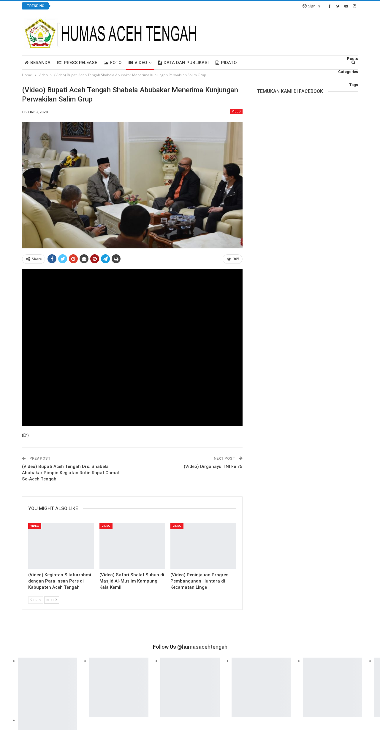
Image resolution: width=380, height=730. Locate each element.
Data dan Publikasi (186, 62)
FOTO (116, 62)
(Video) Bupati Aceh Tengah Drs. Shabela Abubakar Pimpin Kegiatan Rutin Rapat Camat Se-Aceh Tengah (71, 473)
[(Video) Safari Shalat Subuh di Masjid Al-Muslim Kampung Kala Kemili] (132, 546)
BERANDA (40, 62)
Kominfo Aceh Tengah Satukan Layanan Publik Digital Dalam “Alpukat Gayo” (130, 6)
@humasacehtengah (202, 647)
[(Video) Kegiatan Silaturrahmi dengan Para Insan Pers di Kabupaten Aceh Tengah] (61, 546)
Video (140, 62)
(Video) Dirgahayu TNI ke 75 (213, 466)
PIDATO (229, 62)
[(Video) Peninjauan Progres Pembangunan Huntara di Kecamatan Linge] (203, 546)
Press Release (80, 62)
